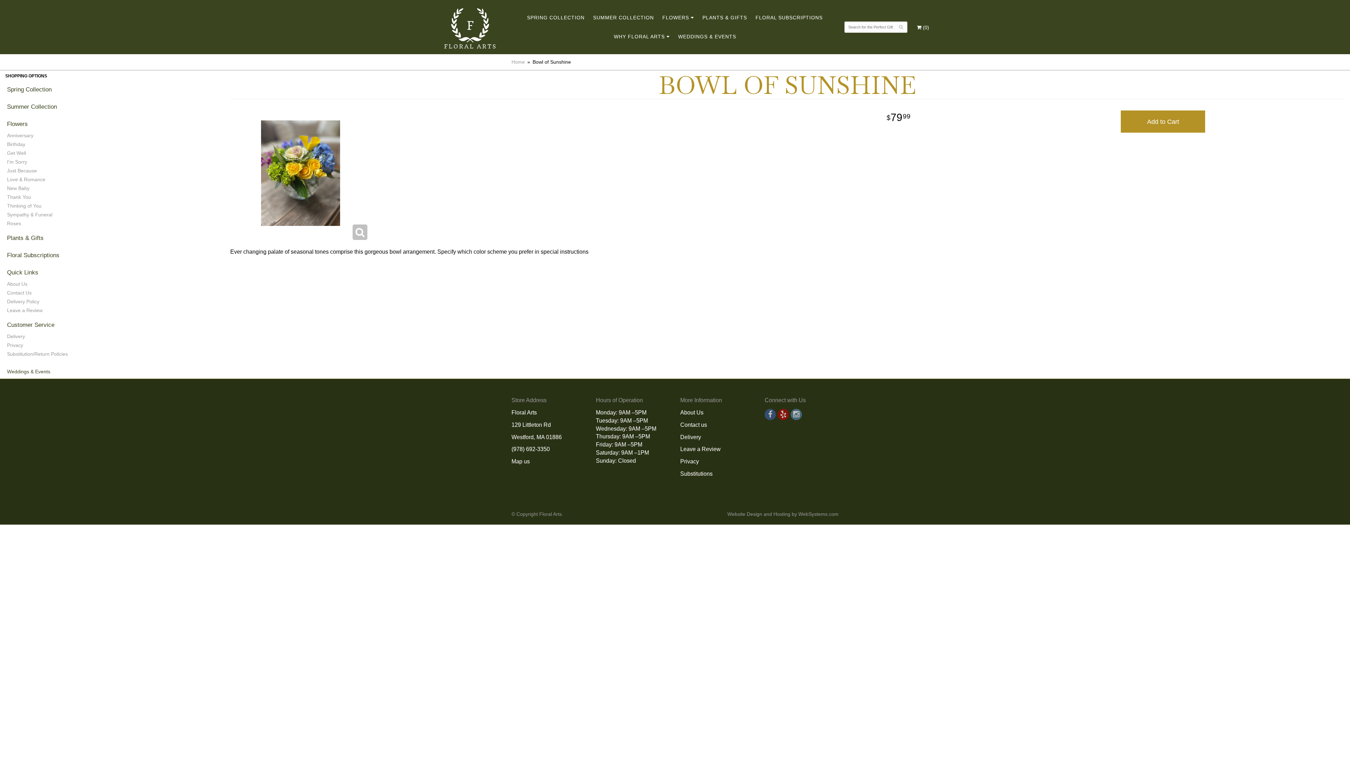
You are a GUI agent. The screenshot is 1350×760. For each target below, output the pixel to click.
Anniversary (20, 135)
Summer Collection (623, 17)
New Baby (18, 188)
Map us (521, 461)
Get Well (16, 153)
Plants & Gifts (724, 17)
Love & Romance (26, 179)
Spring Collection (556, 17)
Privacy (15, 345)
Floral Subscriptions (789, 17)
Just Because (22, 170)
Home (518, 62)
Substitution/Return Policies (37, 354)
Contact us (693, 425)
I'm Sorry (17, 162)
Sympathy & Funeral (29, 214)
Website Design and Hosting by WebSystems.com (782, 514)
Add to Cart (1163, 121)
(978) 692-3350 (531, 449)
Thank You (19, 197)
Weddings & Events (707, 36)
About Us (17, 284)
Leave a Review (25, 310)
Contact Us (19, 293)
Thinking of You (24, 206)
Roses (14, 223)
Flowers (675, 17)
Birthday (16, 144)
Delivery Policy (23, 301)
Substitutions (696, 474)
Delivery (16, 336)
